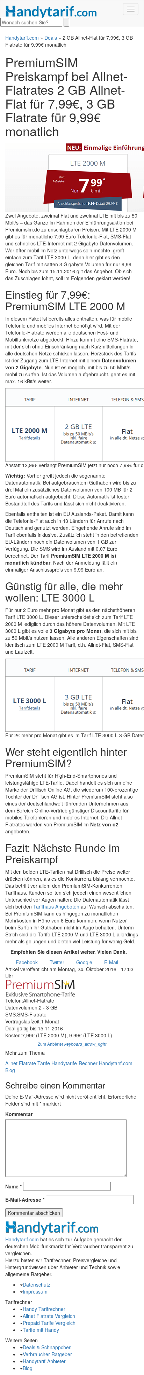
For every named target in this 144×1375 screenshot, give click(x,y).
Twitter (57, 962)
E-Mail (111, 962)
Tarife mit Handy (41, 1329)
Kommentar (19, 1113)
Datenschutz (36, 1284)
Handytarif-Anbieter (44, 1361)
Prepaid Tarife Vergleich (49, 1322)
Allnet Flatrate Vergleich (49, 1315)
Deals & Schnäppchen (47, 1347)
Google (84, 962)
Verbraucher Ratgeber (47, 1354)
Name (13, 1186)
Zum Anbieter (72, 1044)
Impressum (35, 1291)
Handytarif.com (22, 37)
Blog (28, 1368)
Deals (50, 37)
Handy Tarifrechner (44, 1308)
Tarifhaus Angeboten (56, 906)
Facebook (27, 962)
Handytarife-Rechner (74, 1063)
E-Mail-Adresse (24, 1199)
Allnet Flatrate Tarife (27, 1063)
